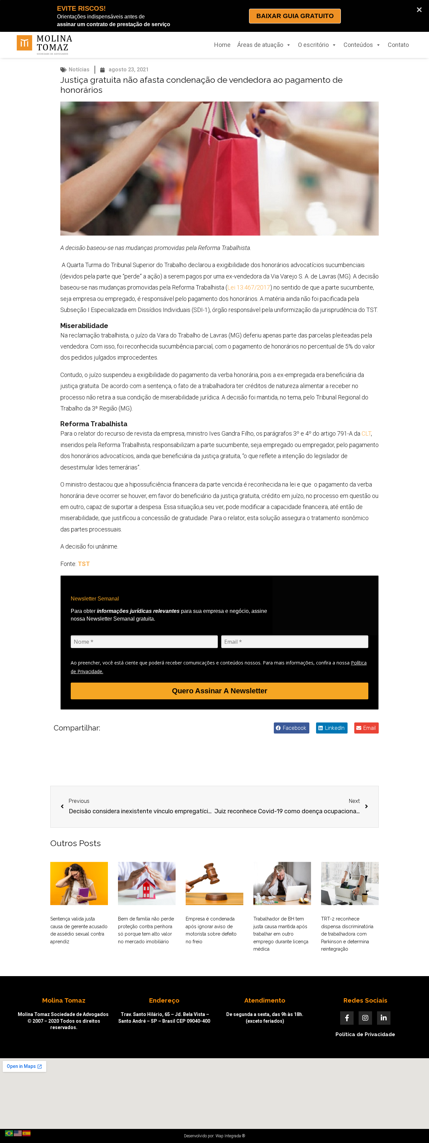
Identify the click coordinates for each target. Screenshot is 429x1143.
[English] (18, 1133)
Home (222, 44)
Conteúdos (358, 44)
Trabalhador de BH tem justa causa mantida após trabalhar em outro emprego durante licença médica (280, 934)
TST (84, 563)
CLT (366, 433)
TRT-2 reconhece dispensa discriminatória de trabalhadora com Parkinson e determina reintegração (347, 934)
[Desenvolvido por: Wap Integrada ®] (214, 1136)
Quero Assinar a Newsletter (219, 691)
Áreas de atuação (260, 44)
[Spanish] (26, 1133)
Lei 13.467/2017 (248, 287)
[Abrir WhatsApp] (412, 1126)
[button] (291, 728)
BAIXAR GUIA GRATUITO (295, 15)
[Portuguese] (9, 1133)
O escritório (313, 44)
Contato (398, 44)
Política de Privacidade (365, 1034)
